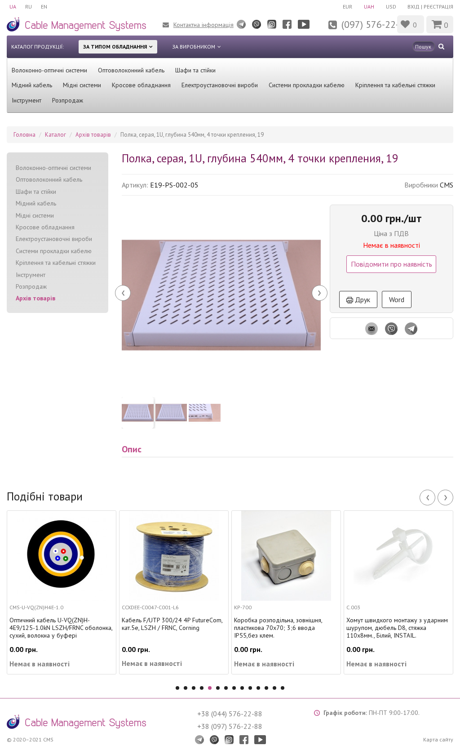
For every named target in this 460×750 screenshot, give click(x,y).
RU (28, 6)
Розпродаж (67, 100)
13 (274, 688)
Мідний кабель (32, 85)
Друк (361, 299)
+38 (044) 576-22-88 (229, 713)
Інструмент (26, 100)
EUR (347, 6)
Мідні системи (82, 85)
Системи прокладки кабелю (307, 85)
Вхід (413, 6)
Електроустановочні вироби (219, 85)
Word (396, 299)
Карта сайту (438, 739)
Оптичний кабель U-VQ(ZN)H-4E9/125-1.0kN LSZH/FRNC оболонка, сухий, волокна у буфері (60, 627)
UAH (369, 6)
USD (391, 6)
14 (282, 688)
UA (12, 6)
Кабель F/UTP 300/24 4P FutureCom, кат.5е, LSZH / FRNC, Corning (172, 624)
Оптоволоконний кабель (131, 70)
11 (258, 688)
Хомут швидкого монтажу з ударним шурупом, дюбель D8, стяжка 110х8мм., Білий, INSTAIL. (397, 627)
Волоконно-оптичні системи (49, 70)
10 (250, 688)
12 (266, 688)
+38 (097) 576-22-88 (229, 726)
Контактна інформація (203, 25)
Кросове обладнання (141, 85)
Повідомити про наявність (391, 263)
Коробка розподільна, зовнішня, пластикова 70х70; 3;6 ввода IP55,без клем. (278, 627)
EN (44, 6)
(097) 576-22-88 (375, 24)
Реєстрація (438, 6)
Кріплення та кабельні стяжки (395, 85)
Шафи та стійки (195, 70)
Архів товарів (35, 298)
